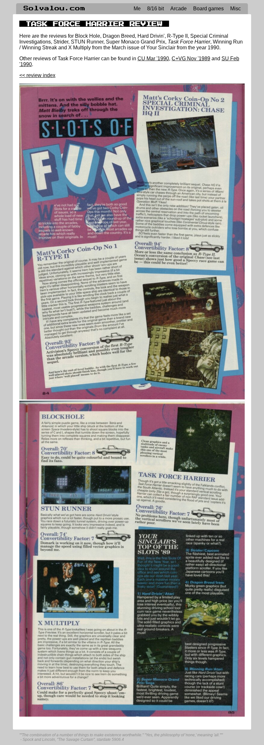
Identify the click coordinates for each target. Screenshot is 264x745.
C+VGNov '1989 (191, 58)
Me (137, 8)
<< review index (37, 75)
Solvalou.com (54, 8)
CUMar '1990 (153, 58)
